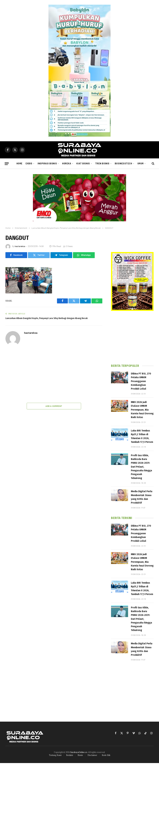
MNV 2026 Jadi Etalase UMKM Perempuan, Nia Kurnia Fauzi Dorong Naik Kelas (142, 409)
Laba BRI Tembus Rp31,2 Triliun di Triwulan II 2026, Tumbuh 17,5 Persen (142, 436)
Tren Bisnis (102, 163)
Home (19, 163)
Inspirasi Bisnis (47, 163)
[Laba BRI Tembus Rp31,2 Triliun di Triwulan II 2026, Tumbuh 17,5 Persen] (119, 434)
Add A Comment (53, 406)
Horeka (66, 163)
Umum (140, 163)
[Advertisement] (54, 375)
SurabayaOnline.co (78, 752)
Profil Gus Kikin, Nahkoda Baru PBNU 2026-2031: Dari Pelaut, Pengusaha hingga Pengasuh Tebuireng (141, 467)
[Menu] (7, 163)
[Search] (152, 163)
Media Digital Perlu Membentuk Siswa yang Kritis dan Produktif (141, 497)
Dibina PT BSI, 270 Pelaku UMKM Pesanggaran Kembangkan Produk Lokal (141, 381)
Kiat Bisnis (83, 163)
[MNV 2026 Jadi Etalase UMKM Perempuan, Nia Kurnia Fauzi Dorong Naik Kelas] (119, 406)
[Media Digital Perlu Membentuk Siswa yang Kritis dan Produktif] (119, 495)
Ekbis (29, 163)
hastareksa (20, 246)
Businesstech (123, 163)
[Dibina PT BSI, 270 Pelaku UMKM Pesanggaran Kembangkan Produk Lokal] (119, 377)
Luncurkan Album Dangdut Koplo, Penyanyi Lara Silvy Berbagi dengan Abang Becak (46, 318)
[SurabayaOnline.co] (79, 149)
